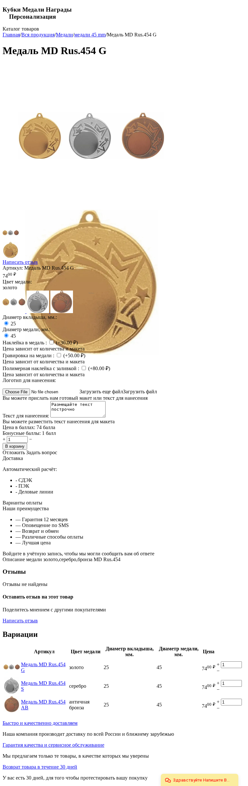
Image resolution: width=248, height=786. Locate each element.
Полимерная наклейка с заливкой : (41, 368)
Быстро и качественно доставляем (40, 723)
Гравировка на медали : (29, 355)
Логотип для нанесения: (29, 380)
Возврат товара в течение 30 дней (40, 767)
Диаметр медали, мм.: (26, 329)
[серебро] (38, 311)
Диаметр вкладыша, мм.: (30, 317)
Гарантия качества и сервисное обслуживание (53, 745)
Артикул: (13, 268)
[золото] (14, 311)
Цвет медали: (17, 281)
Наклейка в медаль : (25, 342)
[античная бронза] (61, 311)
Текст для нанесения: (26, 415)
